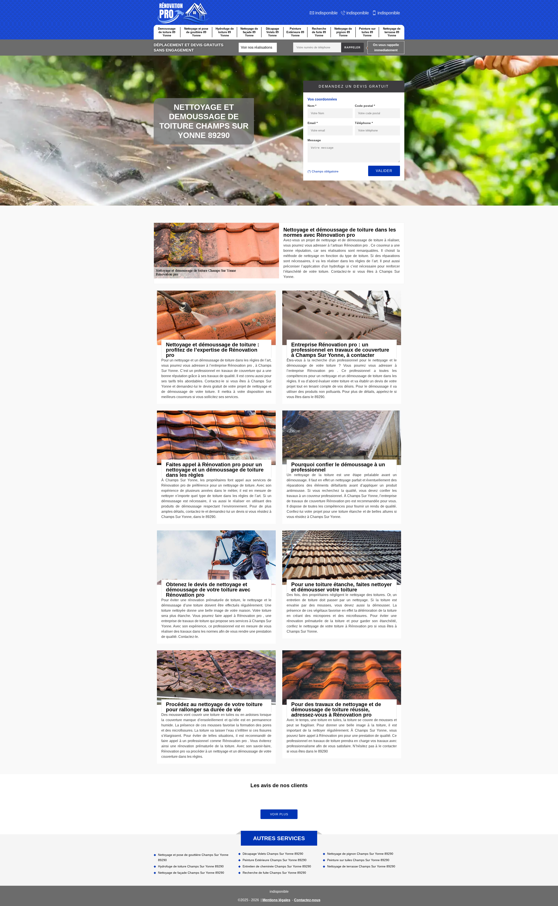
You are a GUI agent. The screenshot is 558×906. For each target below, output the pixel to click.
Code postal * (365, 105)
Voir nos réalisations (256, 47)
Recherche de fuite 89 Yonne (319, 32)
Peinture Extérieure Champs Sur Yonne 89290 (274, 860)
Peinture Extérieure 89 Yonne (295, 32)
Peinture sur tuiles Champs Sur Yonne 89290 (358, 860)
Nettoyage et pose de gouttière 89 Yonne (196, 32)
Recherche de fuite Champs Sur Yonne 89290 (274, 872)
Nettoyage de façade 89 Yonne (249, 32)
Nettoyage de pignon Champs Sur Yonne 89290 (360, 853)
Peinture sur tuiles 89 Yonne (367, 32)
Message (314, 140)
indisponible (326, 12)
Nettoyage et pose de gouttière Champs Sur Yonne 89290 (193, 857)
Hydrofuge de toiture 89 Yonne (225, 32)
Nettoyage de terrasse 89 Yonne (391, 32)
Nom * (312, 105)
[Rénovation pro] (182, 13)
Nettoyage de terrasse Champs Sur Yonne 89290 (361, 866)
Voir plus (279, 814)
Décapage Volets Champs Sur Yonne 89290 (273, 853)
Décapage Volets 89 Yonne (272, 32)
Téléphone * (364, 123)
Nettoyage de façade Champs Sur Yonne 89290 (191, 872)
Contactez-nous (307, 900)
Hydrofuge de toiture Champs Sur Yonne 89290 (191, 866)
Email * (313, 123)
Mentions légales (276, 900)
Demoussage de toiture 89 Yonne (166, 32)
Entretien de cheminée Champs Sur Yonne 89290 (277, 866)
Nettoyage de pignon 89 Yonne (343, 32)
